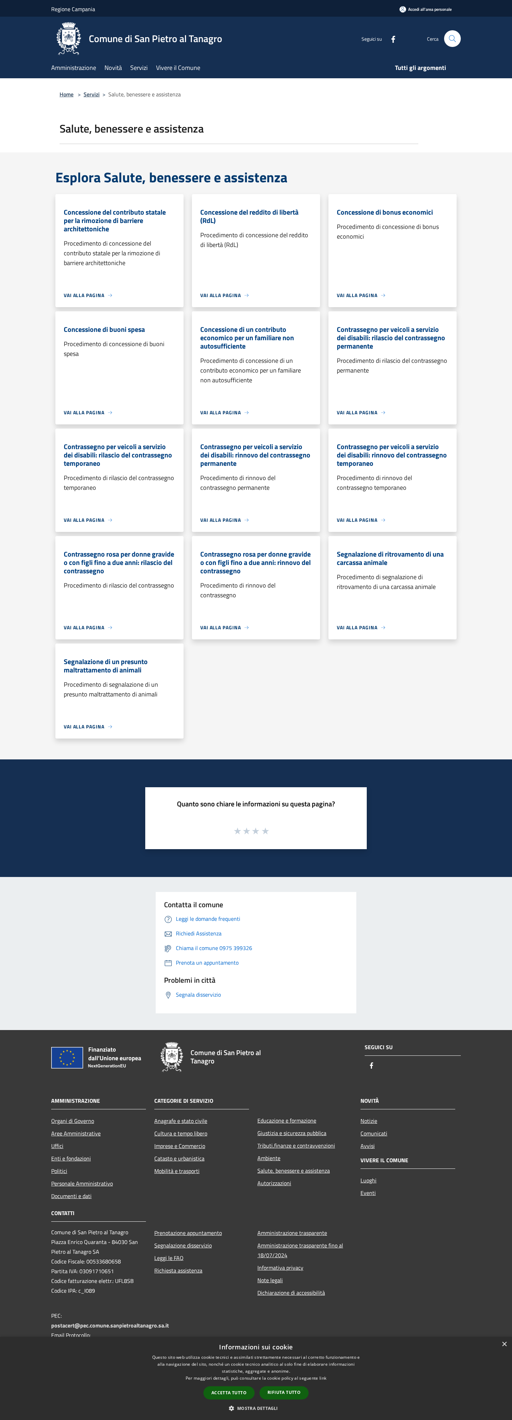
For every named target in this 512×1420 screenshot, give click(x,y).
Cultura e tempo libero (180, 1133)
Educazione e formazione (286, 1120)
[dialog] (256, 1378)
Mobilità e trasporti (177, 1171)
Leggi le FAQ (169, 1258)
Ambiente (268, 1158)
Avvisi (367, 1146)
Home (66, 94)
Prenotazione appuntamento (188, 1233)
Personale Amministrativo (82, 1183)
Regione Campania (73, 9)
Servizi (92, 94)
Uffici (57, 1146)
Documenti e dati (71, 1196)
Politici (59, 1171)
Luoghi (368, 1180)
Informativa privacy (280, 1267)
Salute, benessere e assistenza (293, 1170)
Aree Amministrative (76, 1133)
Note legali (270, 1280)
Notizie (368, 1121)
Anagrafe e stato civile (180, 1121)
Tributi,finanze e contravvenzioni (296, 1145)
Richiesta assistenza (178, 1270)
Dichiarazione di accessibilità (291, 1293)
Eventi (368, 1193)
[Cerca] (452, 38)
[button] (256, 1408)
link (322, 1378)
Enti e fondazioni (71, 1158)
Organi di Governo (72, 1121)
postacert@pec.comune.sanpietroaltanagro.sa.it (110, 1325)
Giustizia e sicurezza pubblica (291, 1133)
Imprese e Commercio (179, 1146)
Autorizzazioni (274, 1183)
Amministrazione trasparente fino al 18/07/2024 (300, 1250)
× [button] (504, 1344)
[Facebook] (390, 38)
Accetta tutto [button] (229, 1393)
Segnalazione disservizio (183, 1245)
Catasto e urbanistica (179, 1158)
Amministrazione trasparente (292, 1233)
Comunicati (373, 1133)
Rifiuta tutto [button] (284, 1392)
